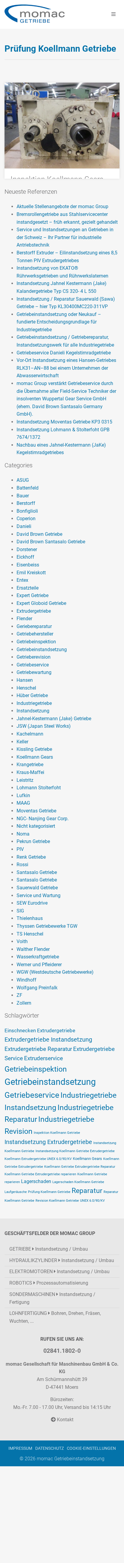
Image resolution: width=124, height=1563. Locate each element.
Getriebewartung (34, 672)
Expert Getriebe (32, 595)
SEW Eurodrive (32, 903)
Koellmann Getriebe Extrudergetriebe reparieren (40, 1174)
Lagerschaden (36, 1181)
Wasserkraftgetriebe (38, 957)
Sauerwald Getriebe (37, 888)
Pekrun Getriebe (33, 841)
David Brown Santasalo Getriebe (51, 542)
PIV (20, 849)
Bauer (23, 496)
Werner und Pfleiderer (39, 964)
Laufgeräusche (16, 1192)
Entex (22, 580)
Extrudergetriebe (34, 611)
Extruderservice (43, 1058)
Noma (23, 834)
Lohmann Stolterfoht (39, 788)
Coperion (26, 518)
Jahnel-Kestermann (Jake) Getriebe (54, 718)
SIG (20, 911)
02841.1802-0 (62, 1350)
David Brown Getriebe (39, 534)
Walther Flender (33, 949)
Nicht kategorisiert (36, 826)
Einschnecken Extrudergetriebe (40, 1030)
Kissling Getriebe (34, 749)
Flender (24, 618)
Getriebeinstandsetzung (42, 649)
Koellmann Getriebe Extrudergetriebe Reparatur (79, 1167)
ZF (19, 995)
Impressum (20, 1448)
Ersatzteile (28, 588)
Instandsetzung (33, 711)
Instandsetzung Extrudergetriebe (48, 1142)
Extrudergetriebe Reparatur (38, 1049)
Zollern (24, 1003)
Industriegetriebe (34, 703)
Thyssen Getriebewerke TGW (47, 926)
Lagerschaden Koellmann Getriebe (78, 1182)
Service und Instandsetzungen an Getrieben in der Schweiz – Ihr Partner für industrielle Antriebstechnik (65, 237)
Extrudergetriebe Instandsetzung (48, 1039)
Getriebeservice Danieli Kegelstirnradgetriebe (64, 353)
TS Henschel (30, 934)
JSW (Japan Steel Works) (44, 726)
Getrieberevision (34, 657)
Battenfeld (28, 488)
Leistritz (25, 780)
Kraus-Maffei (30, 772)
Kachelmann (30, 734)
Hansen (25, 680)
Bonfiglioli (27, 511)
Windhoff (26, 980)
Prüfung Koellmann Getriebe (49, 1192)
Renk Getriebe (31, 857)
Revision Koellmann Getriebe (57, 1201)
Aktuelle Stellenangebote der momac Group (62, 206)
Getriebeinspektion (36, 642)
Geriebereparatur (34, 626)
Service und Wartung (38, 895)
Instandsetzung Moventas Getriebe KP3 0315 (64, 422)
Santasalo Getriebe (37, 872)
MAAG (23, 803)
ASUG (23, 480)
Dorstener (27, 549)
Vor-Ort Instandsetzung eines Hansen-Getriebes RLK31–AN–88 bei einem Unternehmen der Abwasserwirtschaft (66, 367)
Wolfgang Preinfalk (37, 988)
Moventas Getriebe (36, 811)
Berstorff (26, 503)
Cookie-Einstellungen (91, 1448)
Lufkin (23, 795)
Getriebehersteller (35, 634)
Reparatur (87, 1191)
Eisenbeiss (28, 565)
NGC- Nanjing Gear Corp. (43, 818)
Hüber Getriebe (32, 695)
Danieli (24, 526)
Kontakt (64, 1419)
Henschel (26, 688)
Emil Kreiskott (31, 572)
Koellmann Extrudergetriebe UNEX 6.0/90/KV (38, 1159)
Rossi (22, 864)
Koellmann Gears (35, 757)
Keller (22, 742)
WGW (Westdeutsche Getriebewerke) (55, 972)
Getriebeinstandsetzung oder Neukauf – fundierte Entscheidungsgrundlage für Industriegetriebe (59, 321)
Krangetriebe (30, 764)
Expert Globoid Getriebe (41, 603)
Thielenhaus (30, 918)
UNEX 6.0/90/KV (92, 1201)
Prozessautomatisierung (48, 1283)
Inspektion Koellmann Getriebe (57, 1133)
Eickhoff (25, 557)
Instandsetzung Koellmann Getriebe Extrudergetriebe (75, 1151)
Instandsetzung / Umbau (48, 1249)
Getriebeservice (33, 665)
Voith (22, 941)
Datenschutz (49, 1448)
